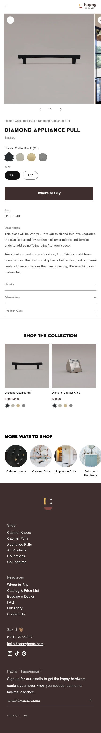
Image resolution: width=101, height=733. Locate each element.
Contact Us (16, 614)
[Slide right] (61, 109)
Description (12, 228)
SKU (7, 210)
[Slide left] (40, 109)
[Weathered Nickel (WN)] (43, 157)
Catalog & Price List (23, 591)
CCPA (25, 716)
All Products (17, 550)
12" (12, 175)
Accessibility (12, 716)
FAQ (10, 602)
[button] (7, 7)
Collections (16, 556)
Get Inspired (17, 562)
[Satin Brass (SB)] (31, 157)
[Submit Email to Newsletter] (90, 701)
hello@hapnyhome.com (25, 644)
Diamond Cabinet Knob (66, 392)
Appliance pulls (25, 120)
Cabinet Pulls (17, 538)
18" (30, 175)
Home (8, 120)
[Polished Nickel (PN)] (20, 157)
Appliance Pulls (19, 544)
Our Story (15, 608)
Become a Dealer (20, 596)
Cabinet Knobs (19, 533)
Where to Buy (49, 193)
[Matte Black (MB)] (9, 157)
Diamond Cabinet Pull (18, 392)
